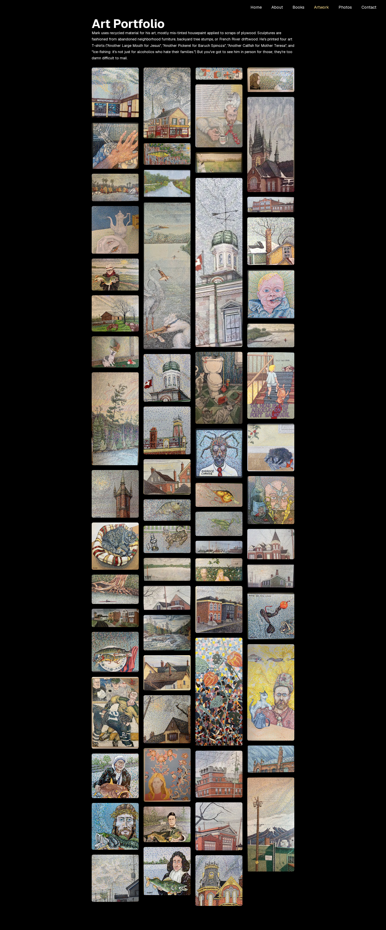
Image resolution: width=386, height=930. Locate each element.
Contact (368, 7)
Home (256, 7)
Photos (345, 7)
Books (298, 7)
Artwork (321, 7)
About (277, 7)
